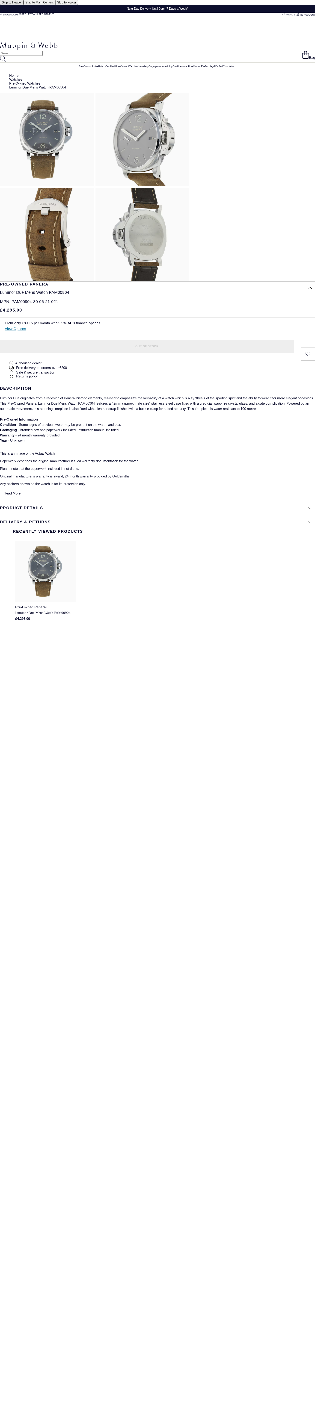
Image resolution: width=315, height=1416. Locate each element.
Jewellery (143, 66)
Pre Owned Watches (24, 83)
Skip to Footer (66, 2)
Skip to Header (12, 2)
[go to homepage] (29, 49)
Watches (133, 66)
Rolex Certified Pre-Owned (113, 66)
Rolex (95, 66)
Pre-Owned (194, 66)
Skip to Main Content (39, 2)
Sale (81, 66)
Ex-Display (207, 66)
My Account (307, 15)
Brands (88, 66)
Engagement (156, 66)
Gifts (216, 66)
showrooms (10, 14)
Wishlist (291, 14)
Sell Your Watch (227, 66)
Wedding (167, 66)
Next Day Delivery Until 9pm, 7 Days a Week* (157, 8)
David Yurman (180, 66)
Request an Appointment (37, 14)
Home (13, 75)
